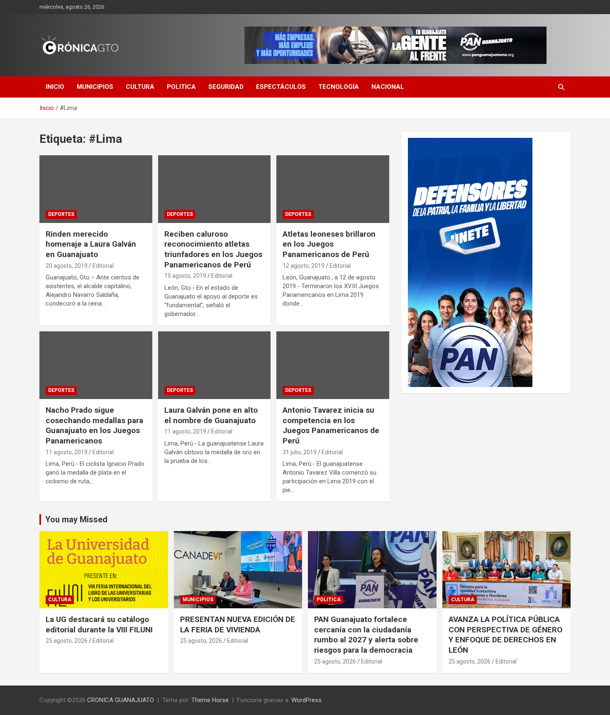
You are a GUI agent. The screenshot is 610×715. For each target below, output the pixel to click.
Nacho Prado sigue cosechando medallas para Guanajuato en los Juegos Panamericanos (94, 425)
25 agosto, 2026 (67, 640)
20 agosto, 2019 (67, 265)
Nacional (387, 87)
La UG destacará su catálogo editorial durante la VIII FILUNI (99, 624)
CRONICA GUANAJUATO (120, 700)
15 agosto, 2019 (185, 275)
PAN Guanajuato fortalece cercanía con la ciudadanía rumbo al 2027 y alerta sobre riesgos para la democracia (366, 635)
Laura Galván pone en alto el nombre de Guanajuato (211, 415)
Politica (181, 87)
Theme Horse (210, 700)
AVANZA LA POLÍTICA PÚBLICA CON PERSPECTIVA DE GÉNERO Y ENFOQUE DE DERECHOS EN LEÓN (505, 635)
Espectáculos (281, 87)
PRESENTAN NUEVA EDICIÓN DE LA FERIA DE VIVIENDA (237, 624)
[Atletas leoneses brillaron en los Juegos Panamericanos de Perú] (333, 189)
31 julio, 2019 (300, 452)
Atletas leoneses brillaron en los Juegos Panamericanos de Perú (329, 244)
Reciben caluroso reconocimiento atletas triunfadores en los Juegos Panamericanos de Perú (213, 249)
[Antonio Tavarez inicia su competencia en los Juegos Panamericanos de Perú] (333, 365)
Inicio (55, 87)
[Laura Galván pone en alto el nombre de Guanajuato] (214, 365)
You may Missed (76, 519)
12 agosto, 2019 (304, 265)
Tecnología (338, 87)
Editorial (103, 265)
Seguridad (226, 87)
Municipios (95, 87)
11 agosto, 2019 (67, 452)
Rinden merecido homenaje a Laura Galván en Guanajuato (91, 244)
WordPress (306, 700)
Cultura (140, 87)
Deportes (61, 214)
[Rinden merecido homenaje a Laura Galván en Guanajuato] (95, 189)
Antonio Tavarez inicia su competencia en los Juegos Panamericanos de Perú (331, 425)
